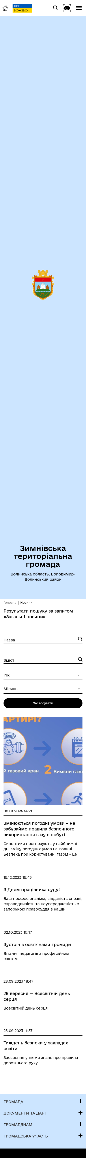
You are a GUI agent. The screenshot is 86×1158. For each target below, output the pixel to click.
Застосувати (43, 703)
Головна (10, 602)
